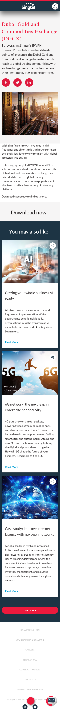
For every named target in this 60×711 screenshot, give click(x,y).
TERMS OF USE (30, 660)
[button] (55, 706)
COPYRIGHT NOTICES (30, 670)
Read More (11, 342)
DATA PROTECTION (30, 630)
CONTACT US (30, 679)
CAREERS (30, 650)
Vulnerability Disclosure (30, 640)
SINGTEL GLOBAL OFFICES (30, 689)
